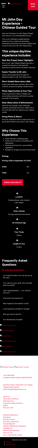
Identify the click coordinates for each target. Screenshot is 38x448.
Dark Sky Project (9, 419)
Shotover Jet (7, 432)
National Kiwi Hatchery (11, 430)
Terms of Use (10, 444)
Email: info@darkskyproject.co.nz (14, 389)
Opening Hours (8, 401)
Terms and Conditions (11, 398)
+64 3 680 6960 (8, 375)
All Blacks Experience (10, 415)
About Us (6, 396)
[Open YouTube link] (3, 369)
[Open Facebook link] (1, 369)
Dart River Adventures (11, 421)
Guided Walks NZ (9, 424)
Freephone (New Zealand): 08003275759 (17, 377)
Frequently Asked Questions (13, 403)
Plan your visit (8, 407)
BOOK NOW (33, 5)
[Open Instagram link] (8, 369)
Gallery (5, 405)
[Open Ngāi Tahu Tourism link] (21, 367)
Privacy (8, 442)
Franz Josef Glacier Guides (12, 435)
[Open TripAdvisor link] (6, 369)
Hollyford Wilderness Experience (14, 426)
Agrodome (7, 417)
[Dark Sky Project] (13, 4)
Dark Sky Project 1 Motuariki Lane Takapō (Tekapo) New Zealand (18, 386)
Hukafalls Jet (7, 428)
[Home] (6, 367)
